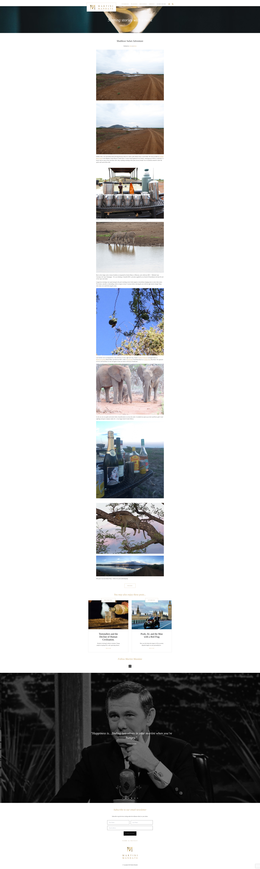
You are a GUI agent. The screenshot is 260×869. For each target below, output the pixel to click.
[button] (122, 798)
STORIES (125, 4)
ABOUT (152, 4)
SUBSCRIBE (161, 4)
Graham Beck (147, 359)
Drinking (108, 600)
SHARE (130, 585)
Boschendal (130, 359)
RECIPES (143, 4)
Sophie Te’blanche (143, 357)
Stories (135, 46)
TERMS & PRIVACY (130, 840)
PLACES (134, 4)
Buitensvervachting (101, 359)
